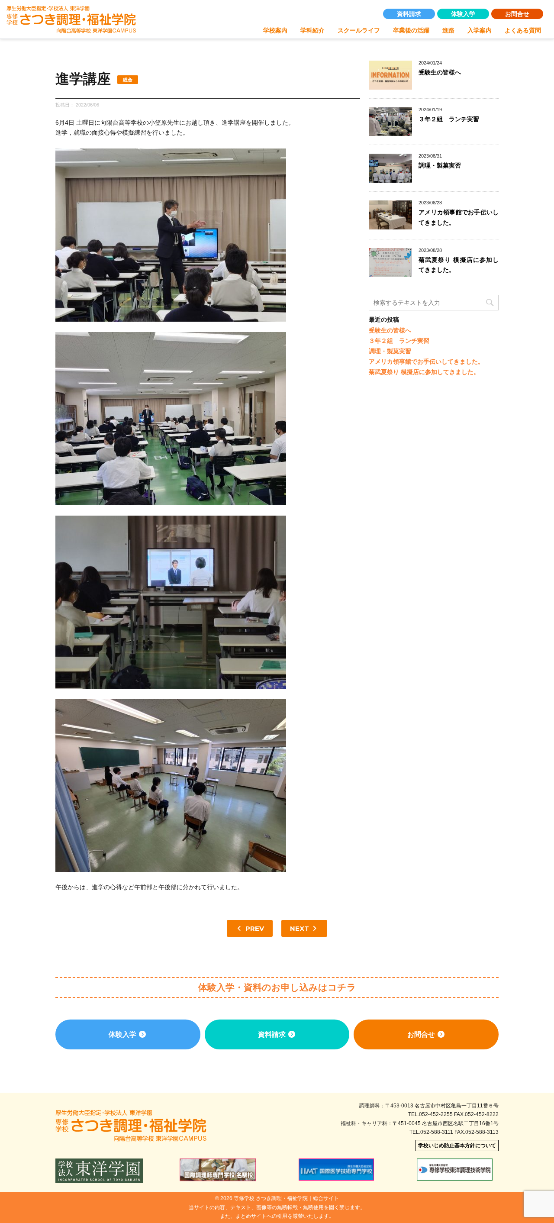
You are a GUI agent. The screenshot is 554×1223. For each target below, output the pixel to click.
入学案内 (479, 30)
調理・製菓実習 (440, 165)
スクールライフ (359, 30)
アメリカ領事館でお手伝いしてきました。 (426, 361)
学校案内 (275, 30)
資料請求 (409, 13)
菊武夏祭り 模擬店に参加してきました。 (424, 371)
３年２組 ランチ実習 (449, 119)
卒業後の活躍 (411, 30)
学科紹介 (312, 30)
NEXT (300, 928)
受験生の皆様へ (440, 72)
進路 (448, 30)
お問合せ (517, 13)
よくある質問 (523, 30)
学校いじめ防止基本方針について (457, 1145)
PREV (254, 928)
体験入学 (463, 13)
